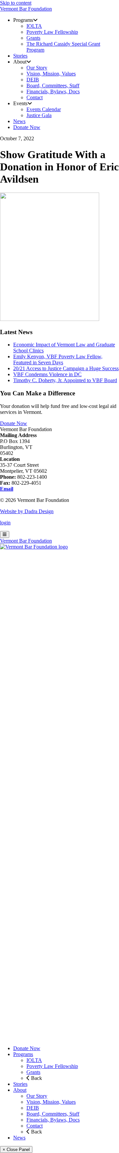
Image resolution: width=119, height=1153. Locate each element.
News (19, 1137)
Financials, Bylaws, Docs (53, 1120)
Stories (20, 1084)
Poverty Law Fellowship (52, 1066)
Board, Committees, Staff (52, 1114)
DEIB (32, 1108)
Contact (34, 1126)
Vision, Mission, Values (51, 1102)
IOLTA (34, 1060)
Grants (33, 1072)
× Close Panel (16, 1149)
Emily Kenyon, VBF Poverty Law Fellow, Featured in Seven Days (57, 359)
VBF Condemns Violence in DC (47, 374)
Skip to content (15, 3)
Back (36, 1078)
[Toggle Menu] (4, 534)
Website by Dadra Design (27, 511)
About (19, 1090)
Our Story (36, 1096)
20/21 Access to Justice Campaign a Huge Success (66, 368)
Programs (23, 1054)
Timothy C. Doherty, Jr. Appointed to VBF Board (65, 380)
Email (6, 489)
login (5, 522)
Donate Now (13, 423)
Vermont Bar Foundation (26, 9)
